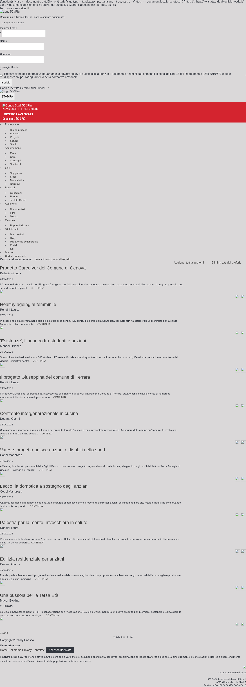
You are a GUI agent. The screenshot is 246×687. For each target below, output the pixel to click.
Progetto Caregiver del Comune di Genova (43, 267)
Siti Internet (11, 229)
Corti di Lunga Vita (15, 256)
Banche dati (17, 234)
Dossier (9, 252)
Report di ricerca (19, 225)
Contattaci (38, 650)
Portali (13, 245)
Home (36, 259)
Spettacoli (15, 164)
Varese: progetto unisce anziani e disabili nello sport (52, 449)
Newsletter (9, 108)
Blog (12, 238)
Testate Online (18, 200)
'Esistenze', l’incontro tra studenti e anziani (43, 340)
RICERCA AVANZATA (18, 114)
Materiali (10, 220)
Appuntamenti (13, 147)
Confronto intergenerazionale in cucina (39, 413)
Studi (13, 144)
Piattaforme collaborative (24, 241)
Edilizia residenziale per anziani (32, 558)
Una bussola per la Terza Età (29, 595)
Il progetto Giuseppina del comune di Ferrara (45, 377)
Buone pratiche (18, 129)
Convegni (15, 160)
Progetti (14, 137)
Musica (14, 216)
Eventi (13, 153)
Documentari (17, 209)
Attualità (14, 133)
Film (12, 212)
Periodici (10, 187)
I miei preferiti (31, 108)
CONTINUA (37, 288)
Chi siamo (14, 650)
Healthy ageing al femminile (28, 304)
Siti (12, 248)
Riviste (14, 196)
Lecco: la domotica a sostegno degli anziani (44, 486)
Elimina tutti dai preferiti (227, 262)
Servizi (14, 140)
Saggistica (16, 173)
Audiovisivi (11, 203)
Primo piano (12, 124)
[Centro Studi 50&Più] (17, 105)
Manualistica (17, 180)
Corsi (13, 156)
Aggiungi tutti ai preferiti (190, 262)
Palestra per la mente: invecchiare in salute (43, 522)
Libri (7, 167)
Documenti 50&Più (14, 118)
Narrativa (15, 183)
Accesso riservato (60, 650)
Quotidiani (16, 192)
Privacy (27, 650)
